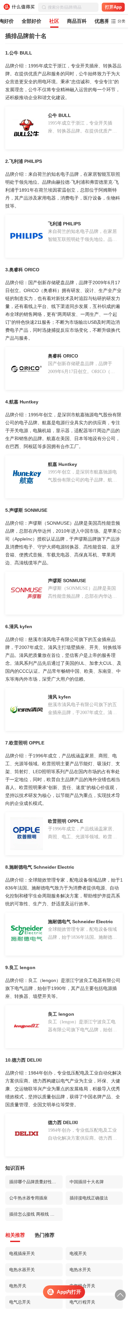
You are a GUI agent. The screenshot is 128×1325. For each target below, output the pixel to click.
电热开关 (17, 1285)
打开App (113, 7)
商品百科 (77, 21)
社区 (54, 21)
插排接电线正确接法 (89, 1197)
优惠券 (102, 21)
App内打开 (69, 1292)
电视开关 (78, 1253)
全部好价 (31, 21)
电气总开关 (20, 1302)
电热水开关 (80, 1269)
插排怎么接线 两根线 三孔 (34, 1214)
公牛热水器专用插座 (28, 1197)
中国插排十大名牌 (87, 1181)
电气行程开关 (82, 1302)
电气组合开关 (82, 1285)
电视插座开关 (22, 1253)
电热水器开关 (22, 1269)
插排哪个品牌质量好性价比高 (36, 1181)
